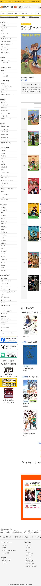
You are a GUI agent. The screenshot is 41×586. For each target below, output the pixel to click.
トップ (3, 13)
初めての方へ (4, 92)
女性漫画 (3, 150)
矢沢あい (3, 270)
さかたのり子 (4, 240)
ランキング (4, 28)
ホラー (2, 191)
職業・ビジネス (5, 178)
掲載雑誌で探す (5, 110)
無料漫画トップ (5, 25)
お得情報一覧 (4, 63)
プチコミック (4, 283)
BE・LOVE (4, 278)
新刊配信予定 (4, 33)
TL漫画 (3, 161)
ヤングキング (4, 322)
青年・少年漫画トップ (6, 44)
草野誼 (2, 237)
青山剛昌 (3, 207)
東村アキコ (4, 262)
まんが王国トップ (6, 537)
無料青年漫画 (4, 137)
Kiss (2, 294)
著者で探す (4, 107)
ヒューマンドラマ (5, 172)
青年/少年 (24, 13)
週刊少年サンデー (5, 319)
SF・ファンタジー (5, 194)
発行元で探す (4, 116)
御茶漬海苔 (4, 226)
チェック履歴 (4, 76)
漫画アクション (5, 327)
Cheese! (3, 302)
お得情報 (4, 563)
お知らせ (3, 83)
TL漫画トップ (4, 47)
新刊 (2, 30)
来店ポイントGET (5, 60)
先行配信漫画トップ (6, 38)
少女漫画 (3, 153)
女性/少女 (17, 13)
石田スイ (3, 213)
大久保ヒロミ (4, 224)
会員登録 (3, 70)
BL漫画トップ (4, 49)
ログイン (3, 73)
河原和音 (3, 229)
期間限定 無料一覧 (5, 143)
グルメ (2, 197)
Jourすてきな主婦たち (6, 311)
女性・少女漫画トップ (6, 41)
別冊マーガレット (5, 305)
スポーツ (3, 186)
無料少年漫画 (4, 140)
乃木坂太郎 (4, 259)
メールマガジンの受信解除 (9, 550)
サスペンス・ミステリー (7, 180)
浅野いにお (4, 210)
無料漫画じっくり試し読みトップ (24, 537)
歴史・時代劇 (4, 183)
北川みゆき (4, 235)
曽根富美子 (4, 251)
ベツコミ (3, 308)
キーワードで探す (5, 113)
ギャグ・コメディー (6, 175)
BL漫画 (3, 164)
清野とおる (4, 248)
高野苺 (2, 254)
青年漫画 (3, 156)
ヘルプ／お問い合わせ (6, 86)
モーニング (4, 313)
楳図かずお (4, 221)
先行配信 (10, 13)
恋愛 (2, 169)
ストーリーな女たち (6, 281)
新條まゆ (3, 246)
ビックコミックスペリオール (8, 333)
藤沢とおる (4, 265)
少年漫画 (3, 158)
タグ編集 (24, 80)
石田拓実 (3, 215)
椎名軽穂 (3, 243)
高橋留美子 (4, 256)
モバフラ (3, 330)
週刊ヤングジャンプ (6, 300)
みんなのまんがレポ (6, 118)
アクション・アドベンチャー (8, 189)
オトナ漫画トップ (5, 52)
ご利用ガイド (4, 89)
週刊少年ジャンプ (5, 289)
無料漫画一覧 (4, 129)
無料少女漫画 (4, 134)
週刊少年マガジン (5, 297)
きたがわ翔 (4, 232)
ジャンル (3, 36)
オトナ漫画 (4, 167)
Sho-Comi (3, 316)
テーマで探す (4, 105)
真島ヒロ (3, 267)
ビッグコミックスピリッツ (8, 292)
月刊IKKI (25, 377)
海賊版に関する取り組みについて (8, 376)
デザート (3, 324)
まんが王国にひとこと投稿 (8, 94)
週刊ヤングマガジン (6, 286)
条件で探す (4, 102)
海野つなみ (4, 218)
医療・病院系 (4, 199)
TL (31, 13)
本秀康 (24, 342)
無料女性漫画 (4, 132)
